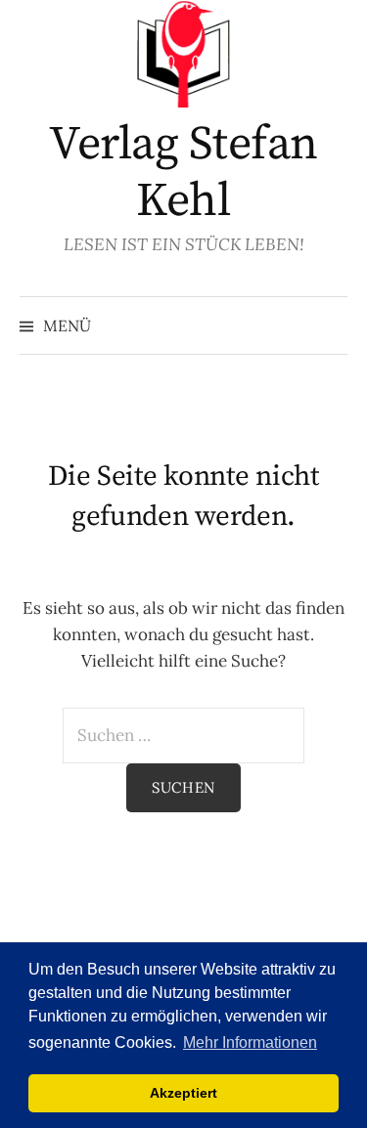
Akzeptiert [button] (183, 1093)
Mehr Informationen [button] (250, 1042)
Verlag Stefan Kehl (183, 173)
